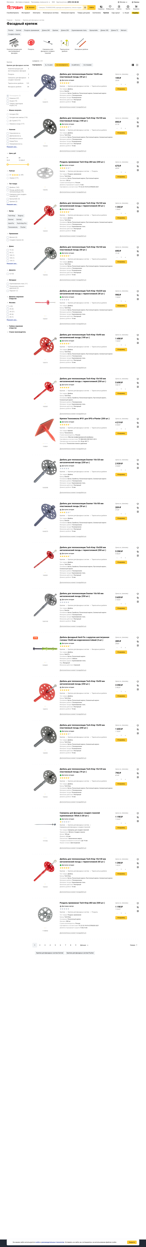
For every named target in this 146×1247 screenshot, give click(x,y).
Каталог (32, 7)
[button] (40, 2)
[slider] (8, 164)
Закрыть (132, 1242)
